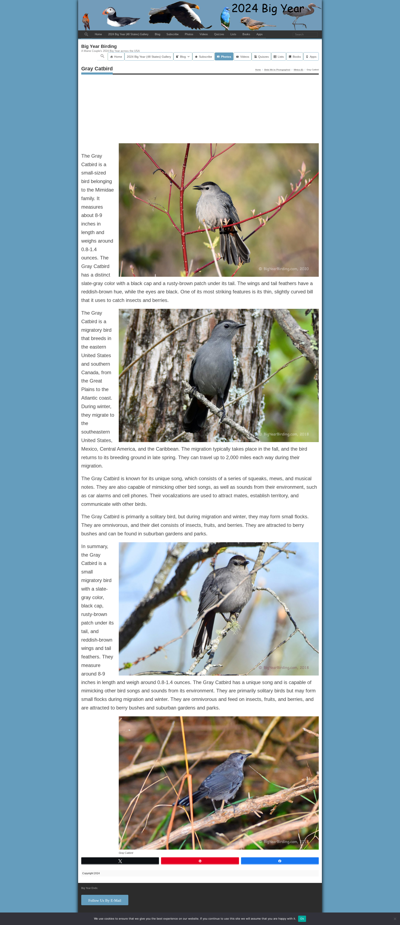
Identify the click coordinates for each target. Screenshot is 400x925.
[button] (86, 34)
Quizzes (219, 34)
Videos (204, 34)
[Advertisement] (200, 110)
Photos (189, 34)
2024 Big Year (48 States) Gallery (128, 34)
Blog (157, 34)
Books (246, 34)
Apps (259, 34)
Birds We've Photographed (277, 70)
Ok (302, 918)
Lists (233, 34)
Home (98, 34)
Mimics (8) (298, 70)
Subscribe (172, 34)
